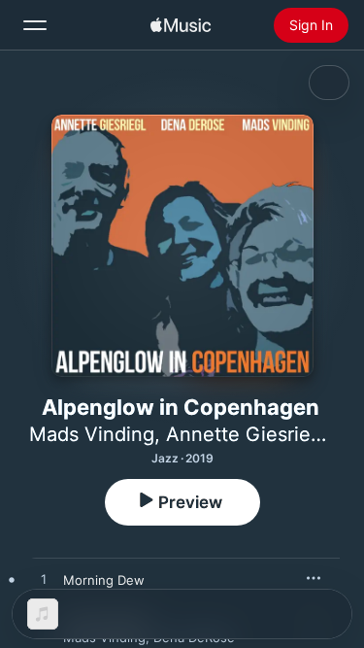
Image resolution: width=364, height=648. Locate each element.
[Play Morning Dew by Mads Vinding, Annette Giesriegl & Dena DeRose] (43, 580)
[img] (180, 25)
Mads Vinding (91, 434)
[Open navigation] (35, 25)
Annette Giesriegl (246, 434)
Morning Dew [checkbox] (104, 580)
